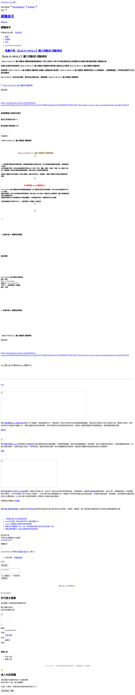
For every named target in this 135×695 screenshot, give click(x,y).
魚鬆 (2, 451)
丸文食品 (21, 491)
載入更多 (4, 565)
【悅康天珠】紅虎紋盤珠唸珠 (16, 519)
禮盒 (17, 501)
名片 (6, 42)
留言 (25, 552)
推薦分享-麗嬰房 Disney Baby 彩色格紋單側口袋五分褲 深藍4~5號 (29, 526)
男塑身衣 (30, 444)
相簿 (6, 37)
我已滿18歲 (5, 691)
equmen (15, 444)
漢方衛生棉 (32, 509)
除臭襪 (6, 423)
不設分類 (18, 32)
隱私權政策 (79, 666)
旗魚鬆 (93, 491)
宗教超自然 (18, 557)
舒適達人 (16, 509)
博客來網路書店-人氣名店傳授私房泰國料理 (21, 529)
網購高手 (7, 16)
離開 (12, 691)
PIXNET (51, 666)
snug (2, 384)
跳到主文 (4, 22)
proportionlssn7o (6, 540)
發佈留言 (4, 578)
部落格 (7, 39)
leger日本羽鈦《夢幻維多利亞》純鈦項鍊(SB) (21, 521)
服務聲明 (87, 666)
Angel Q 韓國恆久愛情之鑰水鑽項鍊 (18, 524)
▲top (3, 561)
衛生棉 (6, 509)
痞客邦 (20, 552)
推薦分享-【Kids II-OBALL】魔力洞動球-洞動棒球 (33, 50)
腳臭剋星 (19, 423)
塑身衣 (3, 430)
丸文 (12, 491)
